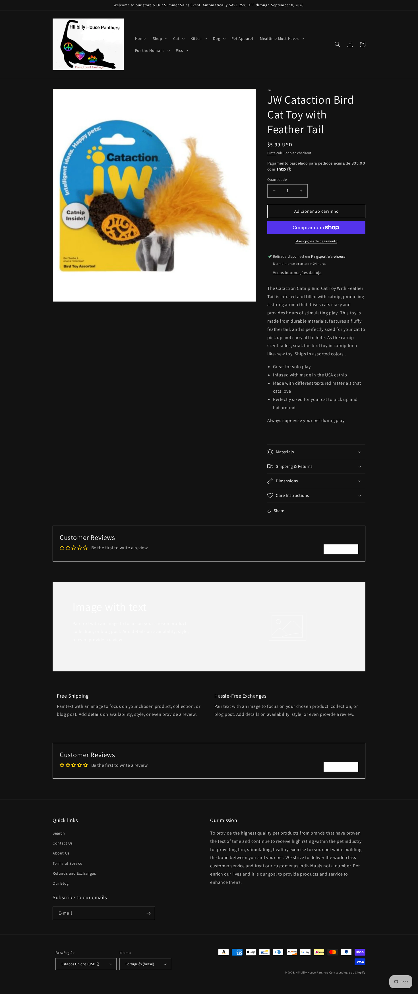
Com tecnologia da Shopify (347, 972)
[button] (159, 38)
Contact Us (63, 843)
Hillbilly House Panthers (312, 972)
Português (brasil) (139, 964)
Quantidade (277, 179)
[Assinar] (148, 913)
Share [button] (279, 510)
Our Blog (61, 883)
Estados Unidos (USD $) (80, 964)
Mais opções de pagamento (316, 241)
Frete (271, 153)
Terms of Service (67, 863)
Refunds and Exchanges (74, 873)
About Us (61, 853)
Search (59, 833)
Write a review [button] (341, 549)
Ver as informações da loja (297, 272)
